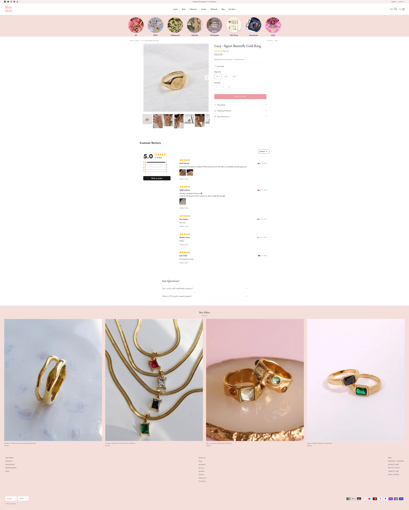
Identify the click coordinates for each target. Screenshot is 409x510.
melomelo (12, 504)
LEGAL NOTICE (393, 474)
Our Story (232, 9)
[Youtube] (8, 1)
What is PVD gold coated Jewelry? (177, 296)
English (393, 2)
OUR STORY (9, 458)
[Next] (207, 77)
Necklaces (202, 464)
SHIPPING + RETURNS (396, 461)
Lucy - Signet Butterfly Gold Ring (150, 41)
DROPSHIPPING (11, 468)
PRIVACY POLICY (394, 468)
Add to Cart (240, 96)
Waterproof (202, 478)
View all (204, 315)
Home (176, 9)
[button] (219, 66)
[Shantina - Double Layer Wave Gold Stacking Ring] (53, 380)
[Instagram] (11, 1)
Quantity (217, 83)
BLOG (7, 471)
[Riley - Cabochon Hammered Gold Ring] (255, 380)
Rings (137, 41)
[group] (136, 27)
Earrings (201, 468)
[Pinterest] (14, 1)
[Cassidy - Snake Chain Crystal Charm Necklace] (154, 380)
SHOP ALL (202, 458)
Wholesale (213, 9)
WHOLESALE (9, 464)
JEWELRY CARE (393, 464)
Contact (203, 9)
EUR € (400, 2)
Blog (223, 9)
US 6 (218, 76)
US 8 (234, 76)
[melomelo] (8, 9)
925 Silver (202, 481)
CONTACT (8, 461)
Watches (201, 474)
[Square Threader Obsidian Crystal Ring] (356, 380)
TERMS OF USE (393, 471)
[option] (176, 78)
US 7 (226, 76)
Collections (193, 9)
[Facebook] (5, 1)
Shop (183, 9)
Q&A (390, 458)
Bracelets (201, 471)
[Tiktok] (17, 1)
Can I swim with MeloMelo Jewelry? (177, 288)
